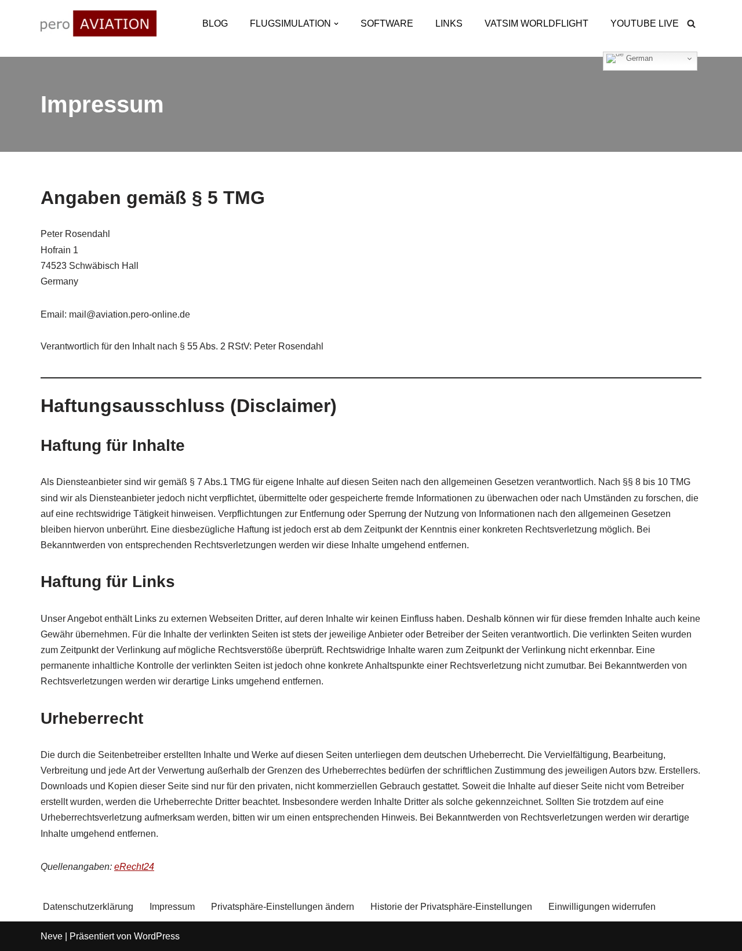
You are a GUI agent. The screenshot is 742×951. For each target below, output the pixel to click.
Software (387, 23)
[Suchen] (691, 23)
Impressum (172, 907)
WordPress (157, 936)
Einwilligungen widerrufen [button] (602, 907)
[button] (336, 23)
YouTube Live (644, 23)
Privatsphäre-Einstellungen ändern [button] (282, 907)
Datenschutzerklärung (88, 907)
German (638, 58)
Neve (52, 936)
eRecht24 (134, 867)
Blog (215, 23)
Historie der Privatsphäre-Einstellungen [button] (451, 907)
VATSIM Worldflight (536, 23)
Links (449, 23)
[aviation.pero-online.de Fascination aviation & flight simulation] (99, 23)
